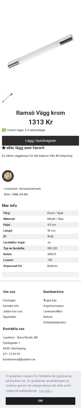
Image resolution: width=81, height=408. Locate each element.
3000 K (51, 254)
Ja (49, 242)
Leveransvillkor (53, 311)
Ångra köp (50, 300)
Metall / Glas (55, 219)
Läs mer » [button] (45, 391)
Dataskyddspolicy (54, 322)
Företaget (9, 300)
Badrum (52, 266)
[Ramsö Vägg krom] (40, 89)
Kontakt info (11, 306)
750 (49, 260)
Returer (48, 317)
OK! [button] (40, 401)
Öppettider (9, 317)
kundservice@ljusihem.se (19, 359)
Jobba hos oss (12, 311)
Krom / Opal (55, 213)
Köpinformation (53, 306)
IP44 (50, 236)
